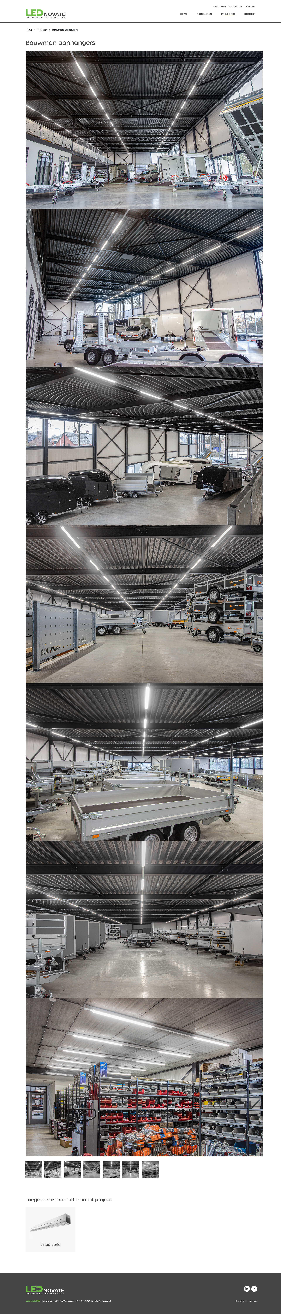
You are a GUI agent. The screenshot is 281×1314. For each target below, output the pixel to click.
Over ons (250, 6)
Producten (204, 14)
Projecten (228, 14)
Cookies (253, 1300)
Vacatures (219, 6)
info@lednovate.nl (103, 1300)
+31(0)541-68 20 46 (84, 1300)
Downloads (235, 6)
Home (183, 14)
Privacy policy (242, 1300)
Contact (249, 14)
